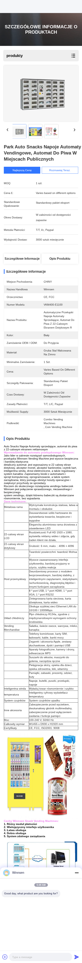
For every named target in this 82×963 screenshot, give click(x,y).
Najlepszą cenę (22, 170)
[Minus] (76, 872)
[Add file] (5, 957)
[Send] (77, 957)
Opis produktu (59, 258)
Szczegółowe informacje (22, 258)
